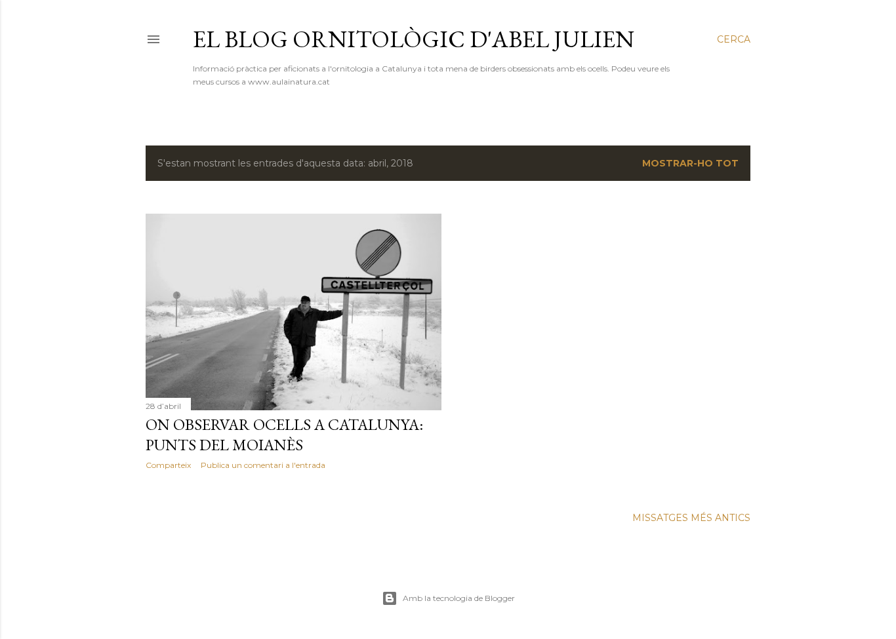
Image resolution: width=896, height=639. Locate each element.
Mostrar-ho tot (690, 163)
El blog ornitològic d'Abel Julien (413, 39)
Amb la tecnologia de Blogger (459, 598)
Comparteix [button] (168, 465)
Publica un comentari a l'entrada (263, 465)
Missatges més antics (691, 518)
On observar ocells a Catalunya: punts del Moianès (284, 434)
